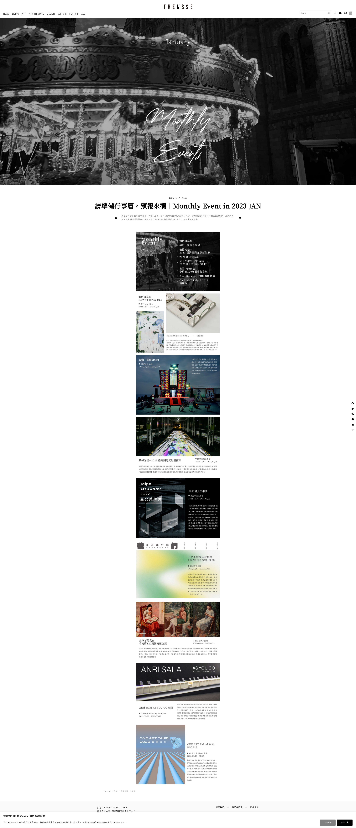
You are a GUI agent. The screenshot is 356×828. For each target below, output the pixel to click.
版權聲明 (254, 807)
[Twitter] (352, 408)
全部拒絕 (328, 822)
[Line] (352, 419)
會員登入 (351, 13)
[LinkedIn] (352, 424)
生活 (116, 791)
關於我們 (220, 807)
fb (335, 13)
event (108, 791)
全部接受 (344, 822)
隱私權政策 (237, 807)
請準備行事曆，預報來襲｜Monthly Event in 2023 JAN (178, 205)
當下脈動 (124, 791)
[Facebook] (352, 403)
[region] (178, 820)
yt (340, 13)
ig (345, 13)
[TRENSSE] (178, 6)
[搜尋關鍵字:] (313, 13)
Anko (184, 198)
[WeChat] (352, 414)
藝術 (133, 791)
